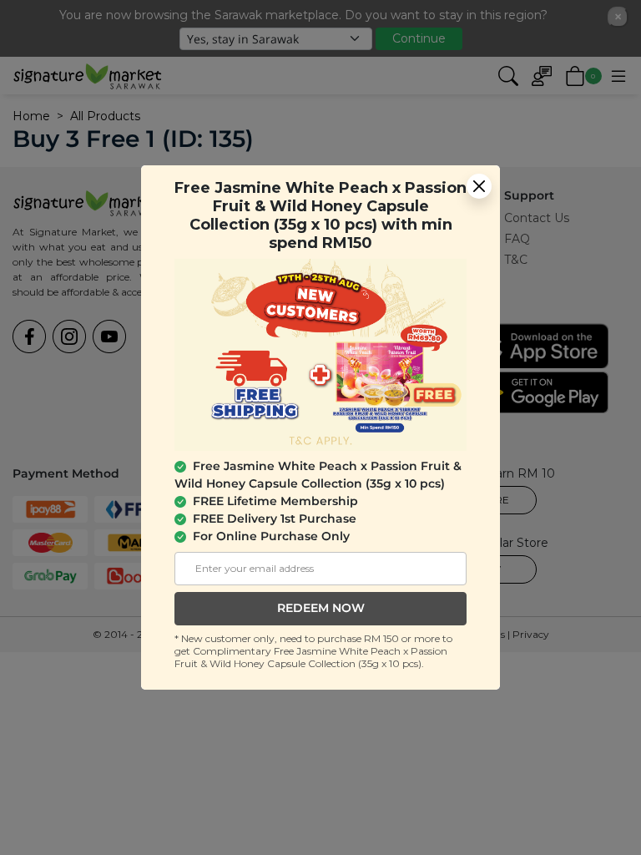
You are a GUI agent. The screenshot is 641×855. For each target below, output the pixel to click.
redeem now (321, 607)
